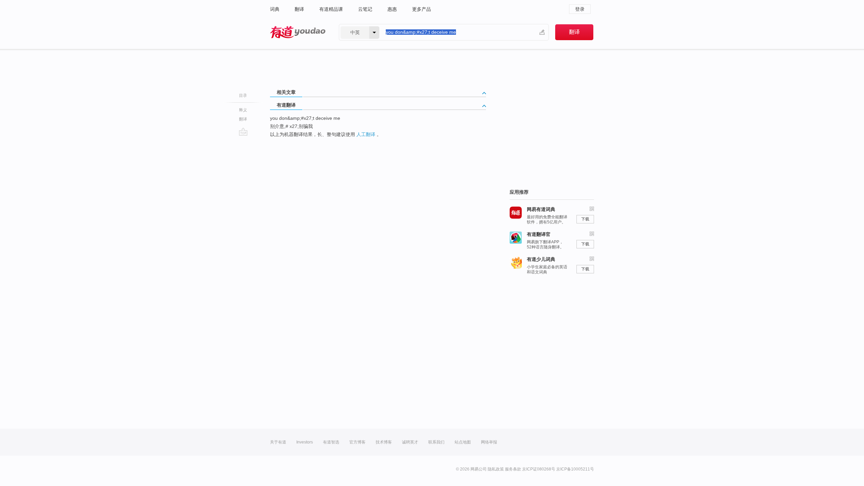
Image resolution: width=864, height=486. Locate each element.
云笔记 (365, 9)
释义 (243, 110)
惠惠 (392, 9)
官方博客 (357, 442)
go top (243, 132)
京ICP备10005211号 (575, 469)
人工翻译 (365, 134)
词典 (274, 9)
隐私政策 (496, 469)
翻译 (299, 9)
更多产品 (421, 9)
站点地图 (463, 442)
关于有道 (278, 442)
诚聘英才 (410, 442)
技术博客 (384, 442)
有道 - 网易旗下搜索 (297, 32)
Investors (304, 442)
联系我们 (436, 442)
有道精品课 (331, 9)
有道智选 (331, 442)
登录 (580, 9)
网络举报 (489, 442)
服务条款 (513, 469)
